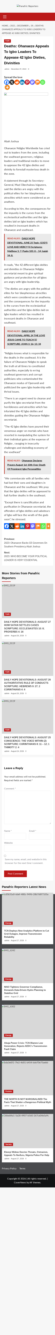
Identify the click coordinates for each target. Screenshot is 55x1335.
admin (7, 69)
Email (32, 831)
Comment (10, 788)
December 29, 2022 (18, 69)
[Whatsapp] (42, 82)
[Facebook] (6, 82)
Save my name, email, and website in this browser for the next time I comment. (26, 861)
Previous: (25, 543)
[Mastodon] (32, 82)
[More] (7, 87)
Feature (8, 1091)
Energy (8, 923)
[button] (5, 16)
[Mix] (37, 82)
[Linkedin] (22, 82)
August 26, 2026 (17, 636)
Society (8, 1144)
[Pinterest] (27, 82)
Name (8, 831)
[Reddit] (17, 82)
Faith (7, 41)
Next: (25, 556)
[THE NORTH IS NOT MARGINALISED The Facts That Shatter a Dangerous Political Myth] (27, 1078)
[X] (11, 82)
